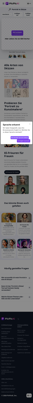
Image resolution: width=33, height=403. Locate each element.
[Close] (29, 124)
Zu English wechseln (23, 141)
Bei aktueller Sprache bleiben (19, 137)
